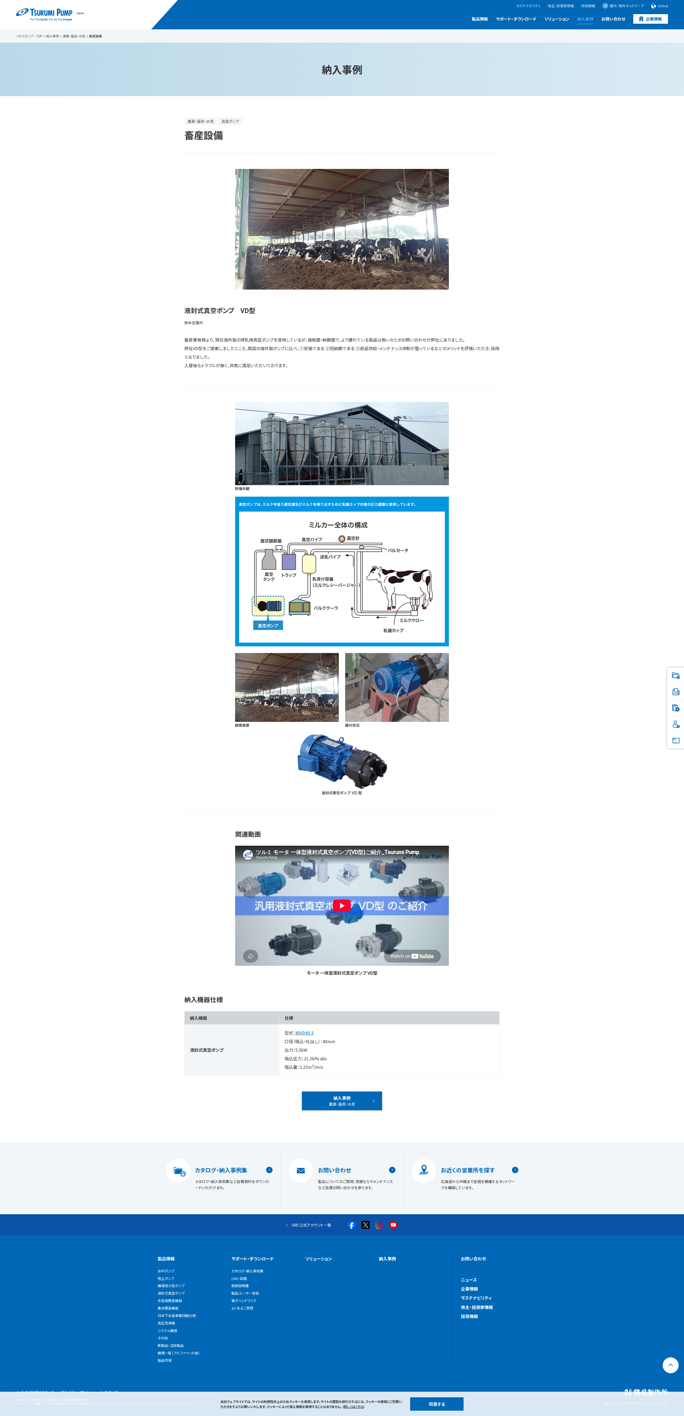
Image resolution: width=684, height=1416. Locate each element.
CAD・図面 (239, 1278)
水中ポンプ (166, 1270)
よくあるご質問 (242, 1308)
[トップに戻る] (671, 1365)
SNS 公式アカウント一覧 (311, 1225)
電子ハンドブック (243, 1300)
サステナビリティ (528, 5)
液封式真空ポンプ (171, 1293)
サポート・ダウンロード (516, 19)
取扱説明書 (240, 1285)
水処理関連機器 (170, 1300)
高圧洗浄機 (166, 1323)
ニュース (469, 1279)
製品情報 (480, 19)
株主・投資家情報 (561, 5)
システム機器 (167, 1330)
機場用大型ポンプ (171, 1285)
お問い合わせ (613, 19)
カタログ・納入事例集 (221, 1170)
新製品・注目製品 (171, 1345)
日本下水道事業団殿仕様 (177, 1315)
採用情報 (588, 5)
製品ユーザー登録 (245, 1293)
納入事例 (585, 19)
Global (663, 5)
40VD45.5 (304, 1033)
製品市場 (165, 1360)
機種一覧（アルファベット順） (179, 1352)
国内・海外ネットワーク (627, 5)
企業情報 (654, 19)
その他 (163, 1337)
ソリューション (556, 19)
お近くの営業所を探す (468, 1170)
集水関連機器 (168, 1308)
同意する (437, 1404)
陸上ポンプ (166, 1278)
